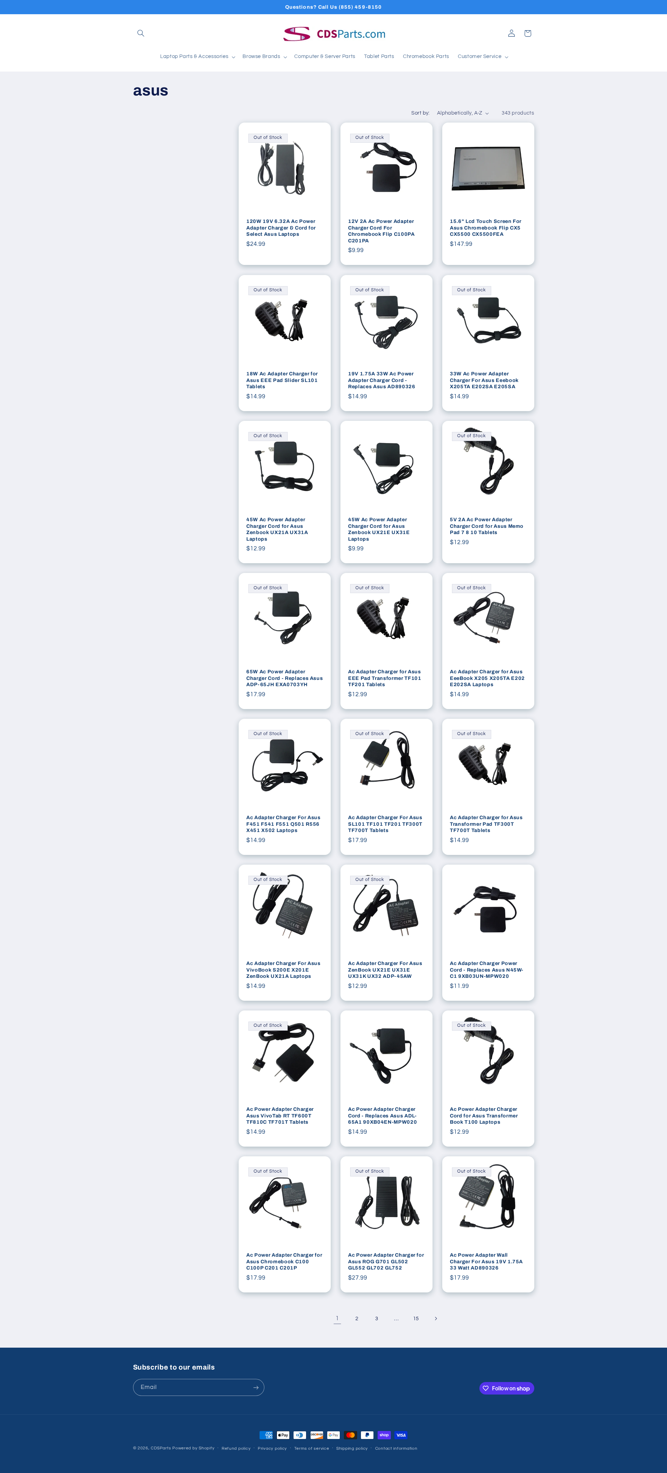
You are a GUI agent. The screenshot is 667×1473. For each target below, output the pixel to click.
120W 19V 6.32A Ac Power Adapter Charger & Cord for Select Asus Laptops (281, 228)
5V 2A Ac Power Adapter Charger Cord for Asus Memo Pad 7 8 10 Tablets (487, 526)
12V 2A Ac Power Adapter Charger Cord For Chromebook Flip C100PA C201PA (381, 231)
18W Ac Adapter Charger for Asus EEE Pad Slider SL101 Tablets (282, 380)
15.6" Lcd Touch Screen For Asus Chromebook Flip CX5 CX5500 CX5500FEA (485, 228)
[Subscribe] (256, 1387)
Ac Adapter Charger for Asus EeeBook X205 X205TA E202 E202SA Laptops (487, 678)
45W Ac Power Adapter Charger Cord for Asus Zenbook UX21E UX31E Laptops (379, 529)
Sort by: (420, 113)
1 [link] (337, 1318)
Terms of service (311, 1448)
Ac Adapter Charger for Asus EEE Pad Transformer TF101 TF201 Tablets (384, 678)
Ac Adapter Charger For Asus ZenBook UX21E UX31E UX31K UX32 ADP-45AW (385, 969)
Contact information (396, 1448)
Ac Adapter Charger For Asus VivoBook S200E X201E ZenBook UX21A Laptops (283, 969)
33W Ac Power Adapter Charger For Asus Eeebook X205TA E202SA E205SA (484, 380)
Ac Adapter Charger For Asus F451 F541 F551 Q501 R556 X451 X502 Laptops (283, 824)
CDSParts (161, 1448)
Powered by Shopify (193, 1448)
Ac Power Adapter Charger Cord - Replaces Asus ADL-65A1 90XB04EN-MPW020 (382, 1115)
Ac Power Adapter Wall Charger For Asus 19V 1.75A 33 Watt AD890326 (486, 1261)
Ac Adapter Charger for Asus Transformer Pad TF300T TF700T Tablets (486, 824)
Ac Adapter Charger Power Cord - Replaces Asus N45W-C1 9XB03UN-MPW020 (487, 969)
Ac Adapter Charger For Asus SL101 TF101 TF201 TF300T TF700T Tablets (385, 824)
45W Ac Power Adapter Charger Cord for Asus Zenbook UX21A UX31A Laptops (277, 529)
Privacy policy (272, 1448)
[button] (141, 33)
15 (416, 1318)
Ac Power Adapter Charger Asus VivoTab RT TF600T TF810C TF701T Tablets (280, 1115)
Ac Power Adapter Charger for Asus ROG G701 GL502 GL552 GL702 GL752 (386, 1261)
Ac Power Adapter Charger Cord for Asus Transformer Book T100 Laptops (484, 1115)
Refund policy (236, 1448)
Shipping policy (352, 1448)
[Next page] (436, 1318)
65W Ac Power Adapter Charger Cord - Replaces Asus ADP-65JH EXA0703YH (284, 678)
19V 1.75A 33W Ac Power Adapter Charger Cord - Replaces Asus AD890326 (381, 380)
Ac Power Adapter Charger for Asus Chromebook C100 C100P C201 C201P (284, 1261)
